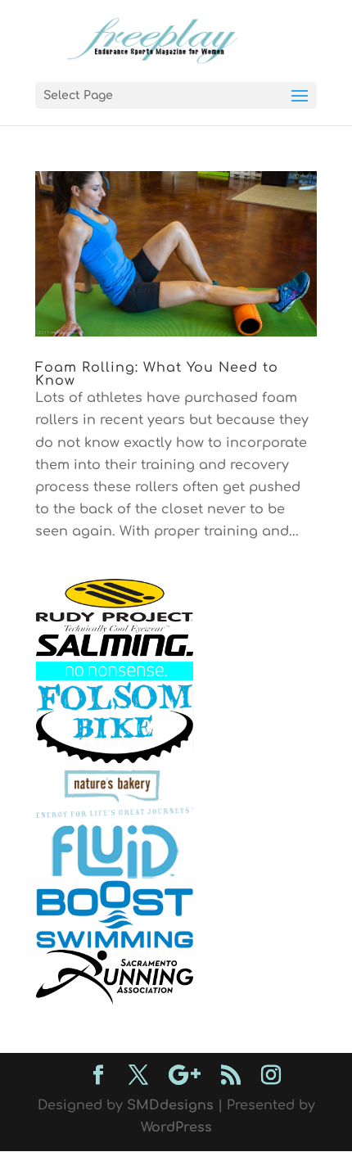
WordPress (176, 1127)
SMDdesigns (170, 1105)
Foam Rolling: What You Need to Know (156, 374)
